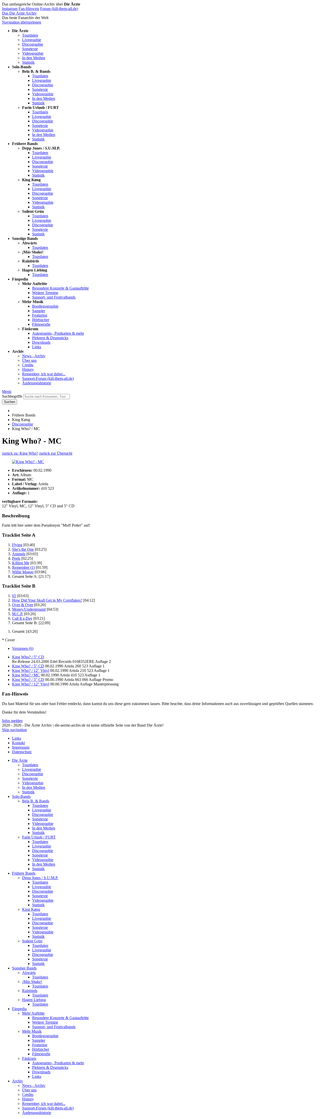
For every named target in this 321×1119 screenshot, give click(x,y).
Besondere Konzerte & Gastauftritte (60, 288)
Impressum (20, 747)
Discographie (32, 44)
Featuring (39, 315)
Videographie (32, 53)
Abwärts (29, 972)
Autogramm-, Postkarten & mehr (58, 333)
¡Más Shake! (32, 982)
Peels (16, 558)
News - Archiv (33, 356)
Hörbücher (40, 320)
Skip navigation (14, 730)
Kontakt (18, 743)
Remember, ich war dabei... (43, 374)
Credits (27, 365)
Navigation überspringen (21, 22)
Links (36, 347)
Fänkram (29, 1058)
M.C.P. (17, 614)
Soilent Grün (32, 941)
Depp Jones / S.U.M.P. (40, 878)
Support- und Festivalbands (53, 297)
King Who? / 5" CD (28, 657)
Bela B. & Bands (35, 801)
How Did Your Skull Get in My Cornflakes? (47, 600)
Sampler (38, 311)
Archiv (17, 1081)
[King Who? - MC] (160, 462)
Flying (17, 545)
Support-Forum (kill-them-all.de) (48, 378)
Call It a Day (22, 618)
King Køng (31, 909)
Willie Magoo (23, 572)
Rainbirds (29, 991)
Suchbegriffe (12, 396)
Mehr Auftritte (33, 1013)
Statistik (28, 62)
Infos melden (12, 721)
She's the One (23, 549)
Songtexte (30, 49)
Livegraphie (31, 40)
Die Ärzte (20, 760)
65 (14, 596)
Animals (18, 554)
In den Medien (33, 58)
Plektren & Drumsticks (50, 338)
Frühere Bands (23, 873)
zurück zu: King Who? (20, 453)
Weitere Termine (45, 293)
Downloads (41, 342)
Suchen (9, 402)
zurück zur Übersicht (55, 453)
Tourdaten (30, 35)
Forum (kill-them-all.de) (59, 9)
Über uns (29, 360)
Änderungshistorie (36, 383)
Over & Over (22, 605)
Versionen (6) (22, 648)
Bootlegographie (45, 306)
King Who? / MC (26, 675)
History (28, 369)
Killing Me (20, 563)
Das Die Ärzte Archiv (19, 13)
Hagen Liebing (34, 1000)
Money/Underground (29, 609)
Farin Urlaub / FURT (39, 837)
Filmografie (41, 324)
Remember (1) (23, 567)
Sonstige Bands (24, 968)
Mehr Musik (32, 1031)
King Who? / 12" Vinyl (30, 670)
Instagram (10, 9)
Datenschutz (22, 752)
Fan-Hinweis (29, 9)
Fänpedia (19, 1009)
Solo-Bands (21, 796)
